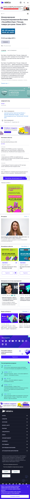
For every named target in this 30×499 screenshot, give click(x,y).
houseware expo (8, 45)
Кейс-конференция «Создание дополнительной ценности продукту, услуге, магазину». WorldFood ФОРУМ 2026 (14, 172)
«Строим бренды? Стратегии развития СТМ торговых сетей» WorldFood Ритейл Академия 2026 (13, 165)
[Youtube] (13, 341)
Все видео (25, 311)
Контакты (6, 475)
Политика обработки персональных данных (13, 467)
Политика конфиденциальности (10, 464)
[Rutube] (16, 341)
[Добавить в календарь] (15, 273)
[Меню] (28, 2)
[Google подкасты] (26, 341)
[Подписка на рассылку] (3, 484)
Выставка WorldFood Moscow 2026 (9, 142)
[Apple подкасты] (3, 344)
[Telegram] (9, 341)
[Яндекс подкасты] (23, 341)
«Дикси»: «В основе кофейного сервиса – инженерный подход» (13, 380)
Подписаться (15, 357)
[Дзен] (19, 341)
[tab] (3, 51)
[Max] (9, 484)
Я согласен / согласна (15, 496)
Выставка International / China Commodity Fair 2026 (9, 267)
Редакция (16, 471)
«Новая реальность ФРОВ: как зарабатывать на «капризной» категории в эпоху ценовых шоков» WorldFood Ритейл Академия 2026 (15, 158)
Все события (24, 246)
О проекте (6, 471)
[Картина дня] (20, 2)
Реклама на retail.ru (5, 182)
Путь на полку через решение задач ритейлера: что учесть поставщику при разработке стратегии (15, 368)
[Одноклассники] (6, 344)
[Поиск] (24, 2)
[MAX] (6, 341)
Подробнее (7, 272)
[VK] (3, 341)
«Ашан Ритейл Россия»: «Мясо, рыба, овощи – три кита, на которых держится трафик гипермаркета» (9, 327)
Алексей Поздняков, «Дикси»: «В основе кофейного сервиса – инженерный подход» (9, 299)
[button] (15, 415)
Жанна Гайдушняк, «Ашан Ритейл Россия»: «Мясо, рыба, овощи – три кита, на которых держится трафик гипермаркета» (15, 237)
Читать (25, 216)
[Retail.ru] (9, 2)
